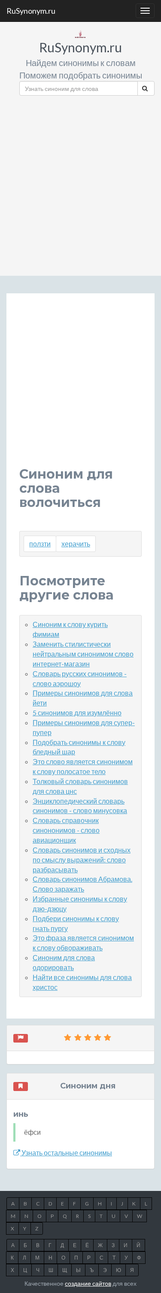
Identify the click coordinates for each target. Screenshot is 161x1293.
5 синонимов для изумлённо (77, 712)
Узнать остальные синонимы (66, 1152)
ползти (40, 544)
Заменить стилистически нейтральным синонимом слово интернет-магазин (83, 654)
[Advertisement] (80, 182)
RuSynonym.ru (30, 10)
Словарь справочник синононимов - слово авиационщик (66, 830)
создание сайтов (88, 1283)
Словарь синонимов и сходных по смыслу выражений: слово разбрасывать (82, 860)
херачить (75, 544)
